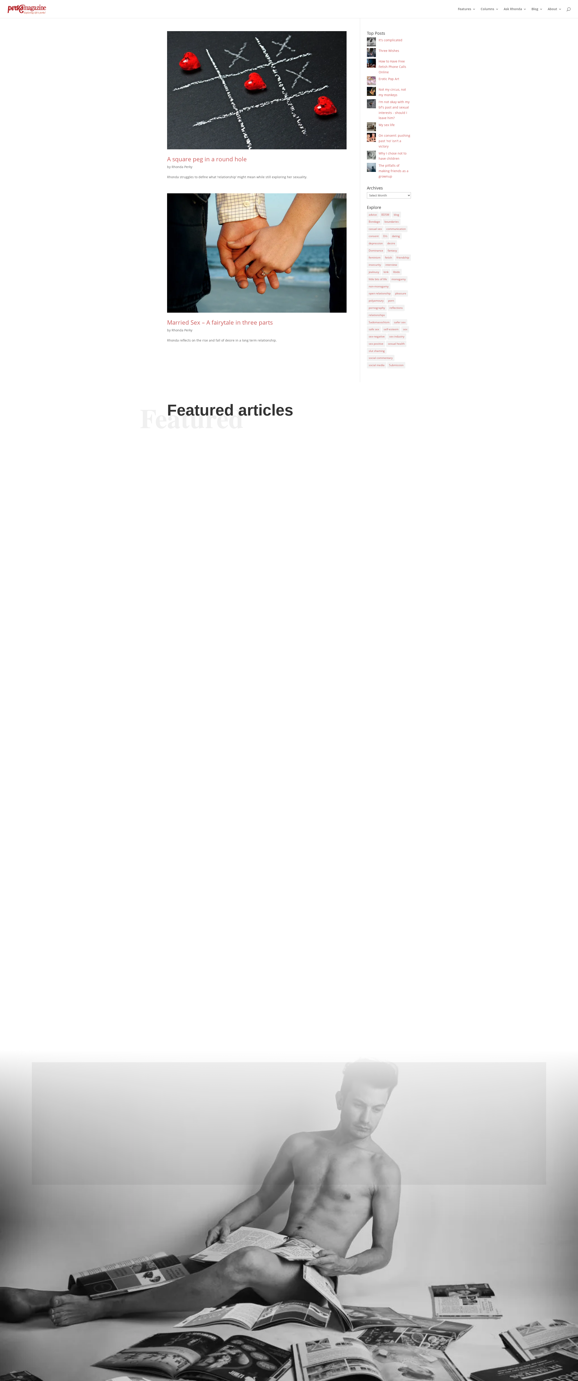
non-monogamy (379, 286)
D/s (385, 236)
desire (391, 243)
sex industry (396, 336)
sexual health (396, 344)
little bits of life (378, 279)
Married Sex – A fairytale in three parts (220, 322)
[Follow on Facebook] (289, 1171)
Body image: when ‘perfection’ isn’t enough (230, 609)
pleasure (400, 293)
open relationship (380, 293)
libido (396, 272)
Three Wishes (389, 50)
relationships (377, 315)
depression (376, 243)
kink (386, 272)
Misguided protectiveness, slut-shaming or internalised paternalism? (266, 985)
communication (396, 229)
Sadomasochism (379, 322)
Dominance (376, 250)
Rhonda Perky (182, 167)
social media (377, 365)
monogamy (399, 279)
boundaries (392, 222)
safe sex (374, 329)
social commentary (381, 358)
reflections (396, 308)
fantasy (392, 250)
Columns (487, 9)
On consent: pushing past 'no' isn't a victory (394, 140)
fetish (388, 257)
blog (396, 215)
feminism (374, 257)
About (552, 9)
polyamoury (376, 301)
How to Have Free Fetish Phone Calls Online (392, 66)
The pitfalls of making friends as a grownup (393, 170)
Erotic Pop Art (389, 79)
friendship (402, 257)
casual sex (375, 229)
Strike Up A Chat (193, 796)
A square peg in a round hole (207, 159)
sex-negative (377, 336)
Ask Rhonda (513, 9)
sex (405, 329)
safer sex (400, 322)
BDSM (385, 215)
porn (391, 301)
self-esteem (391, 329)
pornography (377, 308)
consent (374, 236)
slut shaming (377, 351)
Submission (396, 365)
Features (464, 9)
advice (373, 215)
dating (396, 236)
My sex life (387, 125)
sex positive (376, 344)
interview (391, 265)
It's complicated (390, 40)
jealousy (374, 272)
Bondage (374, 222)
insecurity (375, 265)
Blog (534, 9)
